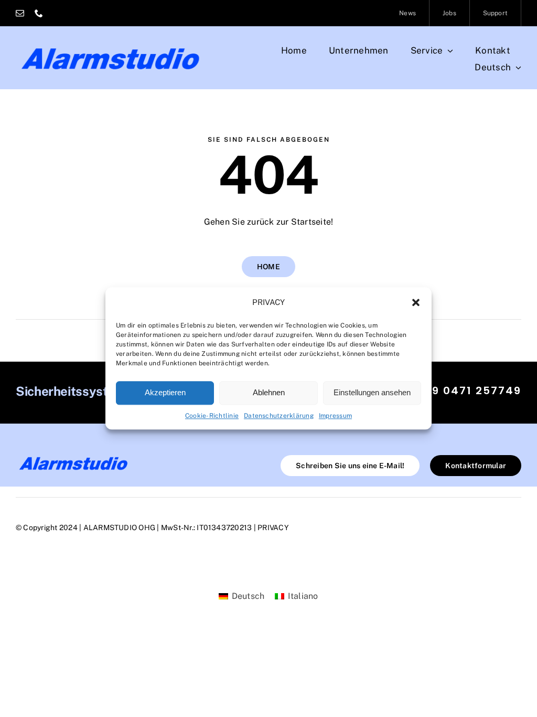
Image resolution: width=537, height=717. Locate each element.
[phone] (39, 13)
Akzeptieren (165, 392)
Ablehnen (269, 392)
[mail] (20, 13)
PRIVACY (273, 527)
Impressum (335, 415)
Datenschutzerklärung (279, 415)
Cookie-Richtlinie (212, 415)
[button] (416, 303)
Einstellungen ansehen (372, 392)
